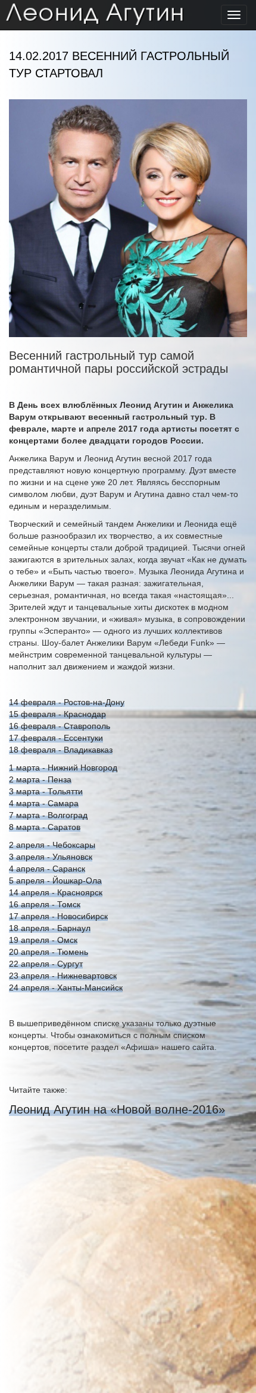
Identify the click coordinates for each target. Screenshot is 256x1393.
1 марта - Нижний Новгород (63, 767)
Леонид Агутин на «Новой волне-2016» (117, 1109)
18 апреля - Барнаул (49, 928)
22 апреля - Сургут (46, 964)
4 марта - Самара (44, 803)
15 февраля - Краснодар (57, 714)
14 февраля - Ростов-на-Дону (66, 702)
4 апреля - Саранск (47, 868)
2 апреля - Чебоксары (52, 845)
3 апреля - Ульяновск (50, 856)
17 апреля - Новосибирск (58, 916)
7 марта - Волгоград (48, 815)
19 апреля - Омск (43, 940)
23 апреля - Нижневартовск (63, 975)
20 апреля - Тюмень (48, 952)
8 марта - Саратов (44, 827)
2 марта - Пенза (40, 779)
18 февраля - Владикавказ (61, 749)
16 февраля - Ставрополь (59, 726)
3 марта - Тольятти (46, 791)
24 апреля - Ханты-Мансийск (66, 987)
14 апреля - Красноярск (55, 892)
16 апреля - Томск (44, 904)
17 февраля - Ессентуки (56, 738)
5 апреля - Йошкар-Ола (55, 880)
